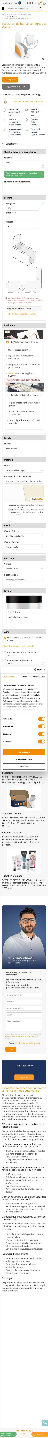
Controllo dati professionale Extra (23, 652)
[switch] (41, 726)
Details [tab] (24, 677)
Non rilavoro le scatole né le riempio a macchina (24, 639)
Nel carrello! (40, 1434)
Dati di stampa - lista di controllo (19, 646)
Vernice (7, 564)
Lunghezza (11, 203)
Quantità (8, 157)
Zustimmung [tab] (8, 677)
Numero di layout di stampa (17, 181)
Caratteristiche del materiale (17, 476)
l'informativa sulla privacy (14, 1036)
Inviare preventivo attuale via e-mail (6, 1434)
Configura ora (24, 1077)
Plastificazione (11, 574)
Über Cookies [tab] (39, 677)
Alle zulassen (24, 752)
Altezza (9, 221)
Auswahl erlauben (24, 759)
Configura (10, 79)
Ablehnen (24, 766)
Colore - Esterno (11, 531)
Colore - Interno (11, 542)
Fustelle (7, 443)
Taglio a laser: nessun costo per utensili (24, 380)
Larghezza (11, 212)
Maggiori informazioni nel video (28, 101)
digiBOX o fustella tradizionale (24, 342)
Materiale (8, 465)
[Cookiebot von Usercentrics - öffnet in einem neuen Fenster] (34, 670)
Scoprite (12, 373)
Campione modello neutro (19, 660)
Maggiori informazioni (16, 86)
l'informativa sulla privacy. (28, 1043)
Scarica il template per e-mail (24, 314)
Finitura (16, 612)
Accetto (25, 1043)
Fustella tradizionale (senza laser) (26, 395)
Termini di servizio (30, 1036)
